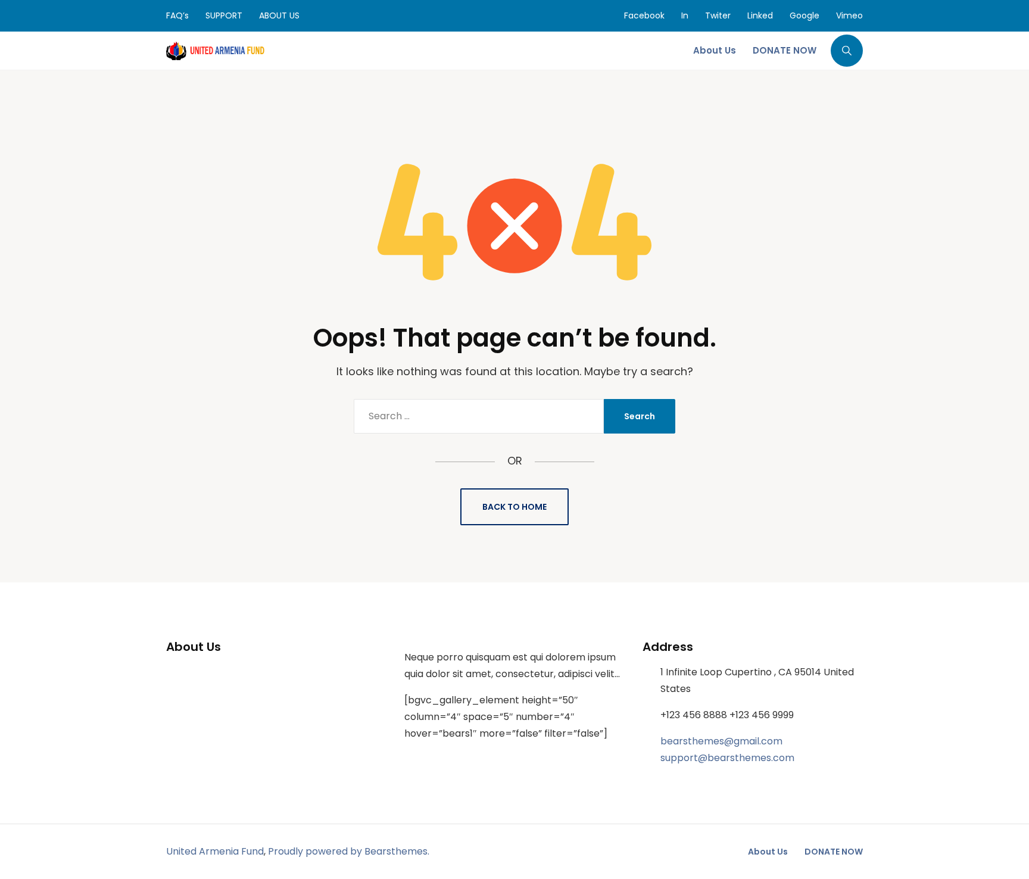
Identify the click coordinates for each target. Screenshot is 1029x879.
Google (804, 15)
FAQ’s (177, 15)
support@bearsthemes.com (727, 758)
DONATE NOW (834, 852)
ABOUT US (279, 15)
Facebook (644, 15)
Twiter (718, 15)
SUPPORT (223, 15)
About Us (768, 852)
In (684, 15)
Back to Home (514, 507)
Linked (760, 15)
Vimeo (849, 15)
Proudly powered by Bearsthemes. (348, 851)
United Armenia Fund (215, 851)
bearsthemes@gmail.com (721, 741)
